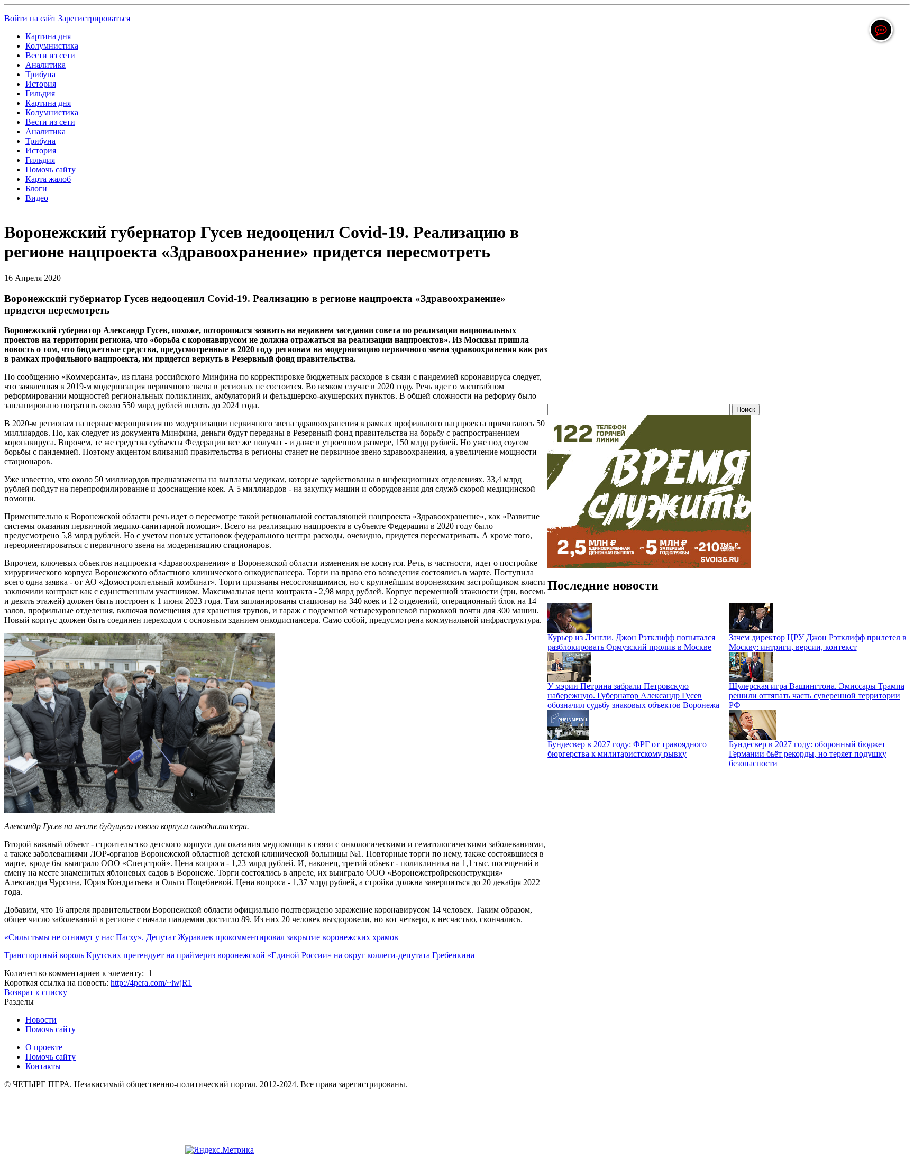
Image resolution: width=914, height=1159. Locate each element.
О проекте (43, 1047)
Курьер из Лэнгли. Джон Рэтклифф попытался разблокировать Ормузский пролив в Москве (631, 642)
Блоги (36, 188)
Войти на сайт (30, 18)
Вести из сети (50, 55)
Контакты (43, 1066)
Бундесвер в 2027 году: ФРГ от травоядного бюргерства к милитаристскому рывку (627, 749)
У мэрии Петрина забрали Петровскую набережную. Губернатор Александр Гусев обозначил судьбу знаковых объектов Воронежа (633, 696)
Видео (36, 198)
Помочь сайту (50, 169)
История (40, 83)
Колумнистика (51, 45)
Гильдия (40, 93)
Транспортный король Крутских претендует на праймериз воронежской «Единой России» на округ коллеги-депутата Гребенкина (239, 955)
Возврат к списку (35, 992)
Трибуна (40, 74)
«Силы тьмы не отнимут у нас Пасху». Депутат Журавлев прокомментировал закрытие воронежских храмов (201, 937)
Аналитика (45, 64)
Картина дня (48, 36)
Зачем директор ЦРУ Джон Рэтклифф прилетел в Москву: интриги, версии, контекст (818, 642)
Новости (41, 1019)
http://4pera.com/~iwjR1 (151, 982)
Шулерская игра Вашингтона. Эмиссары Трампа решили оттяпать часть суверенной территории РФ (816, 696)
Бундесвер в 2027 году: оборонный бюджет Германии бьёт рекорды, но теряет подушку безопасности (807, 754)
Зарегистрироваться (94, 18)
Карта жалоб (48, 178)
